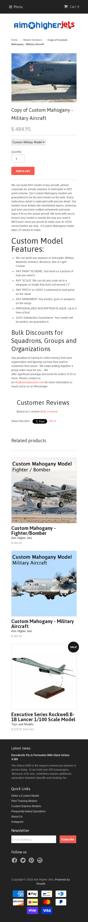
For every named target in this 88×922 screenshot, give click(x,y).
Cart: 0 (74, 7)
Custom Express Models (26, 806)
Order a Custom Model (25, 795)
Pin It (52, 421)
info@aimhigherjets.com (29, 382)
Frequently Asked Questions (28, 811)
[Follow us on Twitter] (23, 862)
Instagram (17, 821)
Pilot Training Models (24, 801)
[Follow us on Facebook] (15, 862)
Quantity (16, 151)
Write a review (49, 411)
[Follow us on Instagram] (40, 862)
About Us (17, 816)
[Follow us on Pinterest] (32, 862)
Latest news (20, 748)
